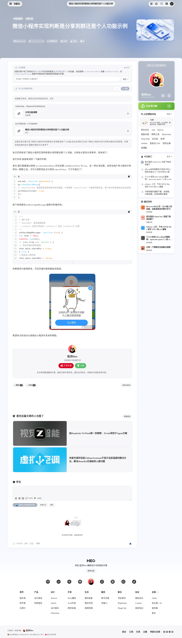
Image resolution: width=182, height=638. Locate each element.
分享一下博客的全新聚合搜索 (158, 247)
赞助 (168, 114)
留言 (124, 632)
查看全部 (91, 571)
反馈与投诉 (126, 385)
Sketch (53, 603)
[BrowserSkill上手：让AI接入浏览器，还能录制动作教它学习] (143, 207)
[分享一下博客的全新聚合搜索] (143, 248)
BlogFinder (122, 603)
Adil (153, 130)
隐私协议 (139, 598)
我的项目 (149, 250)
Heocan (54, 598)
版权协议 (139, 608)
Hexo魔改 (72, 598)
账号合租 (105, 598)
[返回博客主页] (17, 4)
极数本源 (145, 134)
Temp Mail (145, 139)
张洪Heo (29, 630)
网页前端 (72, 608)
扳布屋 (155, 608)
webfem (144, 143)
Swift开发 (72, 603)
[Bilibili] (163, 95)
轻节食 (23, 603)
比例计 (23, 608)
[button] (19, 498)
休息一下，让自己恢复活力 (156, 65)
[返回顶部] (91, 582)
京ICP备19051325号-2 (37, 635)
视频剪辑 (89, 608)
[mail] (48, 582)
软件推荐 (149, 212)
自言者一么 (157, 603)
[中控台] (166, 4)
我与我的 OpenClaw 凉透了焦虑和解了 (158, 217)
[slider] (131, 499)
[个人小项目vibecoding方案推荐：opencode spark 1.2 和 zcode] (143, 238)
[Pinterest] (113, 582)
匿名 (51, 505)
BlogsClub (122, 608)
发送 (124, 79)
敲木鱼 (23, 598)
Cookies (138, 603)
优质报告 (38, 603)
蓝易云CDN (155, 143)
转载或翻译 (18, 19)
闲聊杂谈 (149, 222)
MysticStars (166, 134)
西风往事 (167, 143)
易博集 (144, 148)
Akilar (154, 598)
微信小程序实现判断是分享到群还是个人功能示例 (91, 4)
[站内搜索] (161, 4)
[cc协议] (168, 632)
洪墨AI (104, 603)
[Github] (169, 95)
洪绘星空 (122, 598)
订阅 (82, 366)
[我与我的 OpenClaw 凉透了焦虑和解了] (143, 218)
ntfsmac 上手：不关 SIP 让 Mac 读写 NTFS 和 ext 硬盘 (158, 228)
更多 (168, 157)
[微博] (59, 582)
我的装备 (89, 598)
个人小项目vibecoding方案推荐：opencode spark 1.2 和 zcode (158, 238)
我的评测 (89, 603)
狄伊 (163, 139)
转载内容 (29, 19)
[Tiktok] (134, 582)
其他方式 (43, 505)
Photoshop (55, 613)
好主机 (155, 139)
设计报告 (38, 598)
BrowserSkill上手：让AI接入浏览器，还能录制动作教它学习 (159, 207)
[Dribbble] (80, 582)
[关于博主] (72, 349)
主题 (145, 632)
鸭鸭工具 (155, 134)
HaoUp (160, 130)
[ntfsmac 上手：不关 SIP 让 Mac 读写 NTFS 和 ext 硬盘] (143, 228)
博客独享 (53, 41)
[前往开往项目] (151, 4)
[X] (69, 582)
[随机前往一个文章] (156, 4)
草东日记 (145, 130)
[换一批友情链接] (158, 592)
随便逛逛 (127, 416)
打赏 (138, 632)
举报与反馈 (155, 632)
